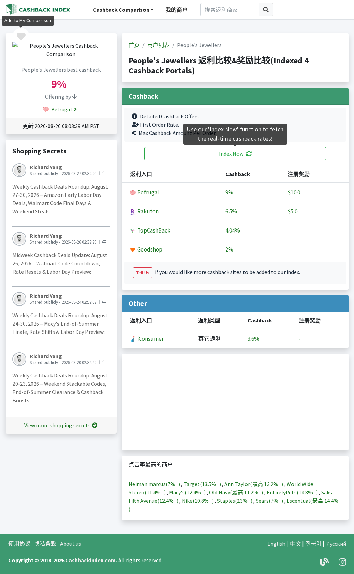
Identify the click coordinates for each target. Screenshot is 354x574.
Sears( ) (270, 500)
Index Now (231, 153)
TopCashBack (153, 230)
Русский (336, 543)
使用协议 (19, 543)
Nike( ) (198, 500)
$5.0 (292, 211)
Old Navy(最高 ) (236, 492)
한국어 (314, 543)
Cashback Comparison (121, 9)
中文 (295, 543)
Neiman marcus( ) (155, 484)
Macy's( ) (188, 492)
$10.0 (294, 192)
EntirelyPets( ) (293, 492)
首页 (134, 45)
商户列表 (158, 45)
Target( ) (203, 484)
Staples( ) (235, 500)
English (276, 543)
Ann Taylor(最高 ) (254, 484)
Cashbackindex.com (90, 560)
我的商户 (177, 9)
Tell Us (142, 273)
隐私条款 (45, 543)
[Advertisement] (235, 402)
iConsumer (150, 339)
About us (70, 543)
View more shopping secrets (57, 425)
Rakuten (147, 211)
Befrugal (61, 109)
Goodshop (149, 249)
